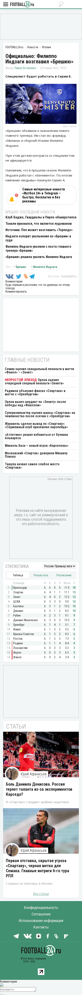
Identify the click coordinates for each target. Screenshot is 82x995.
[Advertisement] (41, 26)
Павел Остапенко (25, 68)
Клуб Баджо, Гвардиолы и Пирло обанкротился (40, 217)
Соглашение (41, 914)
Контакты (41, 927)
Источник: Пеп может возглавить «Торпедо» (39, 230)
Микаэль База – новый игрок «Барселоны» (36, 446)
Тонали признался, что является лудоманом (38, 224)
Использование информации (41, 920)
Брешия (21, 267)
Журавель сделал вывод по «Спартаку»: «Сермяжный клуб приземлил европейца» (36, 425)
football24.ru (69, 276)
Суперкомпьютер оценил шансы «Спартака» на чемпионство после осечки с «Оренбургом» (40, 414)
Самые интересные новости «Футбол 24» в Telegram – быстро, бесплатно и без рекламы (43, 195)
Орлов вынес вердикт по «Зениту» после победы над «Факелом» (35, 403)
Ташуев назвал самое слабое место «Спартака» (32, 465)
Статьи (16, 726)
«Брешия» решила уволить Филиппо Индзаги (38, 257)
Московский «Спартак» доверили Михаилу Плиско (36, 455)
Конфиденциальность (41, 907)
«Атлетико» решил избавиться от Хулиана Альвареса (36, 436)
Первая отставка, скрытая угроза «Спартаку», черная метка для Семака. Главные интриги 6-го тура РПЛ (37, 868)
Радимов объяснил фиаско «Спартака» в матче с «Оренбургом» (35, 392)
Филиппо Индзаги (45, 267)
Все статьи (41, 894)
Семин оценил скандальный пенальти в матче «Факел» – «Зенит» (39, 370)
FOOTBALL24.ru (22, 4)
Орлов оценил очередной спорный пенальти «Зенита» (34, 381)
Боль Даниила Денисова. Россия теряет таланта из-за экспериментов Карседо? (39, 789)
